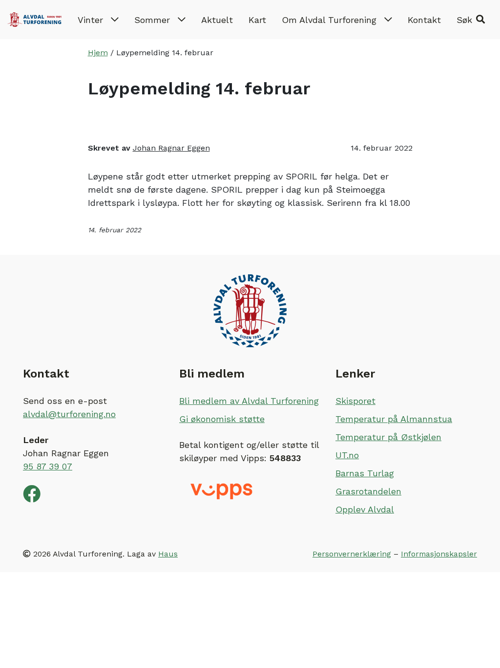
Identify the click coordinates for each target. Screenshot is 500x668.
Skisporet (355, 401)
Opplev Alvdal (364, 509)
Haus (168, 553)
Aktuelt (217, 20)
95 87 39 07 (47, 466)
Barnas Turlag (364, 473)
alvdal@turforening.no (69, 414)
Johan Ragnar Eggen (171, 148)
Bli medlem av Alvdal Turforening (249, 401)
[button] (471, 19)
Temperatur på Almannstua (393, 419)
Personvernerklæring (351, 553)
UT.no (347, 455)
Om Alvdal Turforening (329, 20)
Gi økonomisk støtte (222, 419)
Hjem (98, 52)
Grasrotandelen (368, 491)
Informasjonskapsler (439, 553)
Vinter (90, 20)
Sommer (152, 20)
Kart (257, 20)
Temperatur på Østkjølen (388, 437)
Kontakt (424, 20)
